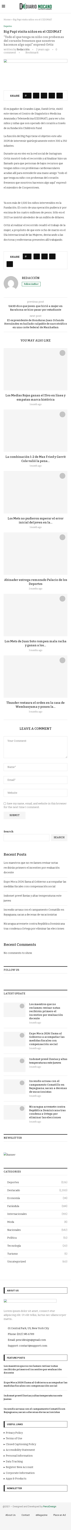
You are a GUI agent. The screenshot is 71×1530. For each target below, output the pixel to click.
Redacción (23, 49)
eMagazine (41, 1515)
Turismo (37, 1253)
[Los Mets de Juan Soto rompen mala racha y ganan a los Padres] (35, 615)
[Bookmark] (62, 353)
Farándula (37, 1206)
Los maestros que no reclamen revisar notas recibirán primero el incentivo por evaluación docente (32, 867)
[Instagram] (33, 1524)
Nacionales (37, 1230)
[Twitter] (28, 1524)
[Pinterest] (38, 1524)
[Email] (48, 1524)
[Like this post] (28, 96)
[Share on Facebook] (36, 96)
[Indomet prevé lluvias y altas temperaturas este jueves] (14, 1064)
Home (7, 19)
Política (37, 1237)
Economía (37, 1198)
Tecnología (37, 1245)
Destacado (37, 1190)
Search (8, 831)
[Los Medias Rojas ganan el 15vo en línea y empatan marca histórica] (35, 369)
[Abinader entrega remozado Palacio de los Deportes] (35, 553)
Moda (37, 1222)
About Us (10, 1515)
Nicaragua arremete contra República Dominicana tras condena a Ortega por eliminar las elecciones (47, 1112)
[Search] (67, 6)
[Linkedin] (43, 1524)
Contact (25, 1515)
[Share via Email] (59, 96)
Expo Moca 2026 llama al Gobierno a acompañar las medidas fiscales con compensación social (46, 1039)
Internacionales (37, 1214)
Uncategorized (37, 1261)
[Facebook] (23, 1524)
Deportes (37, 1182)
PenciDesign (49, 1506)
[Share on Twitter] (44, 96)
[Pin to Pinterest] (52, 96)
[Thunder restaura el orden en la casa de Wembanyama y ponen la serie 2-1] (35, 676)
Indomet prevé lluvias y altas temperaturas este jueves (48, 1061)
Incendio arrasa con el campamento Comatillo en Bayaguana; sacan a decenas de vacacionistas (48, 1086)
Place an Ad (59, 1515)
